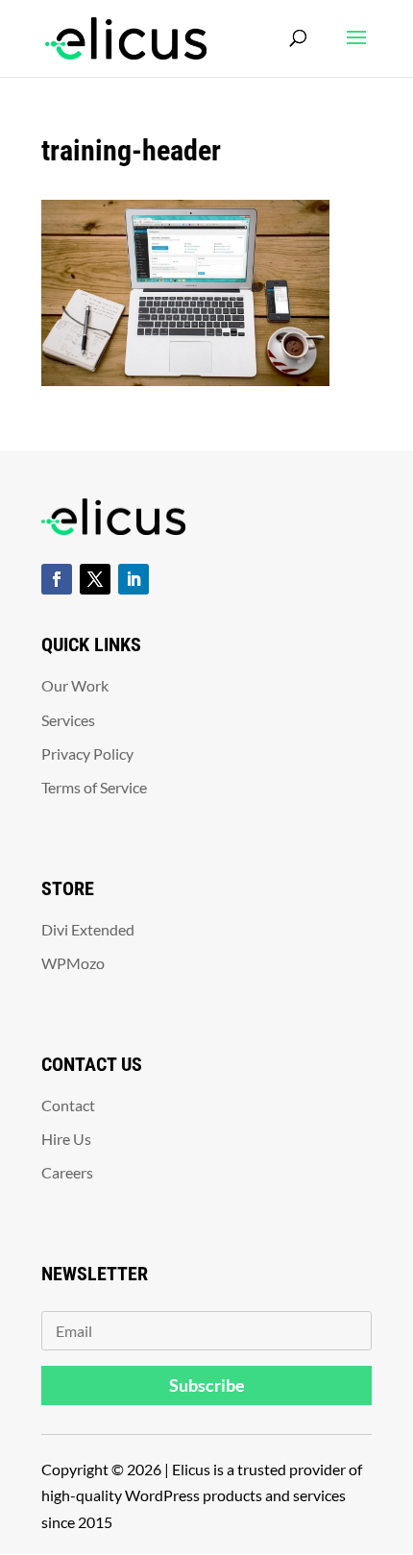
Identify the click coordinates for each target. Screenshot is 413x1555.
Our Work (75, 685)
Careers (67, 1172)
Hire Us (66, 1139)
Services (68, 720)
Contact (68, 1105)
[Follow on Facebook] (56, 579)
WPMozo (73, 963)
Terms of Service (94, 787)
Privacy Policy (87, 753)
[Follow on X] (95, 579)
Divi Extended (87, 929)
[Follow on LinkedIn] (133, 579)
